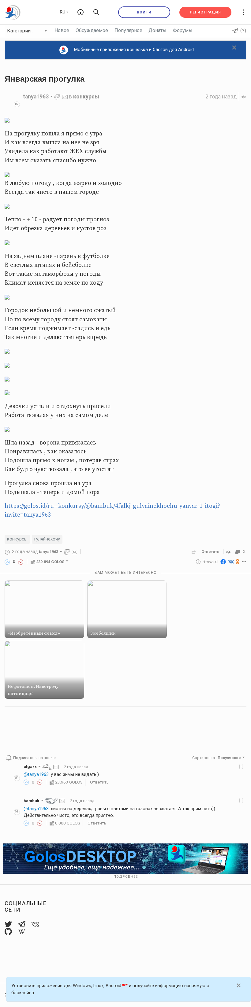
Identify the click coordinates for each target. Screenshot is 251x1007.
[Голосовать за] (7, 561)
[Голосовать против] (21, 561)
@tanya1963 (36, 774)
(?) (243, 30)
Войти (144, 12)
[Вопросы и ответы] (80, 12)
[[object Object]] (229, 551)
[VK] (231, 561)
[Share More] (244, 561)
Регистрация (205, 12)
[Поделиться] (194, 551)
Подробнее (126, 877)
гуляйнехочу (47, 539)
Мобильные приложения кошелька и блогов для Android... (135, 49)
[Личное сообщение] (65, 97)
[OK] (237, 561)
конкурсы (86, 97)
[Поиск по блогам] (96, 12)
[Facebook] (223, 561)
